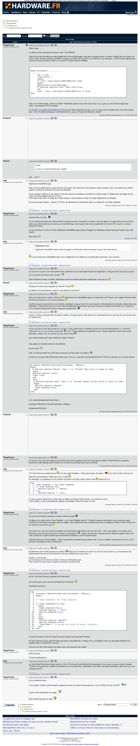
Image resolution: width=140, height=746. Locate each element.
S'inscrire (56, 12)
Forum (6, 12)
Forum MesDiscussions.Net (64, 738)
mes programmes (34, 210)
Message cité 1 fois (131, 238)
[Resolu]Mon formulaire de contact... (84, 719)
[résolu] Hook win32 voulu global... (16, 725)
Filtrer (47, 36)
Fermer (114, 1)
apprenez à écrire (64, 210)
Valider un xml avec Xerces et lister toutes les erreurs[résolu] (94, 728)
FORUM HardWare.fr (11, 21)
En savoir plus (103, 1)
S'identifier (45, 12)
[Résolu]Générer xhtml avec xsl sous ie (18, 728)
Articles (32, 12)
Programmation (11, 23)
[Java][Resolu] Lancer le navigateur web (19, 719)
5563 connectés (132, 15)
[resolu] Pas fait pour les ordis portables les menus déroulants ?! (96, 725)
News (25, 12)
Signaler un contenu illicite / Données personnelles (82, 744)
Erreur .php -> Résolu (11, 731)
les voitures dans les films (49, 210)
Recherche (130, 13)
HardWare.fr (16, 12)
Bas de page (70, 39)
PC (38, 12)
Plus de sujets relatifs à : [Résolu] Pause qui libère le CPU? (70, 733)
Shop (64, 12)
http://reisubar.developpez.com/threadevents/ (52, 112)
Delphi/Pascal (12, 25)
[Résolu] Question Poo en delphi (83, 722)
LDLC (63, 744)
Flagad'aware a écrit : (42, 245)
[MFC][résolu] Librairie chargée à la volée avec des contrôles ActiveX (30, 722)
